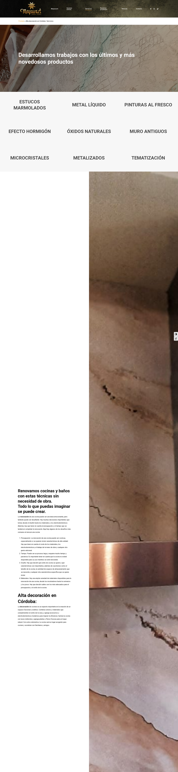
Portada (21, 21)
